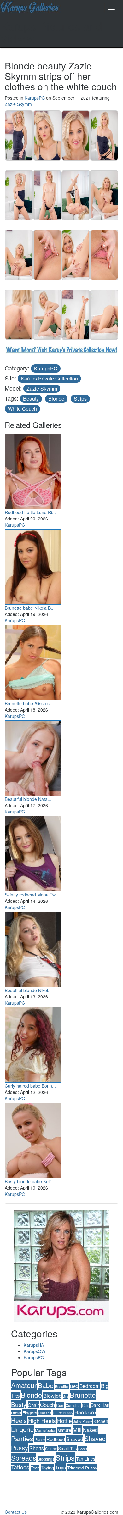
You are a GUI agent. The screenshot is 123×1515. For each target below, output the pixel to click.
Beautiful (62, 1386)
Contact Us (16, 1512)
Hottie (64, 1420)
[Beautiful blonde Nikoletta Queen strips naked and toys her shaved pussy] (33, 948)
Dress (16, 1412)
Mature (64, 1430)
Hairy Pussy (63, 1412)
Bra (65, 1396)
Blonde (56, 398)
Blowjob (52, 1395)
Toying (47, 1467)
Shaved (74, 1438)
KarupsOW (34, 1351)
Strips (80, 398)
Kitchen (100, 1421)
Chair (33, 1404)
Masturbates (45, 1430)
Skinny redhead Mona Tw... (32, 894)
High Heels (42, 1420)
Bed (74, 1386)
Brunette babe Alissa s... (29, 703)
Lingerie (22, 1429)
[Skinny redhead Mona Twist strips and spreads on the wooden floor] (33, 852)
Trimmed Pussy (82, 1467)
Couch (47, 1404)
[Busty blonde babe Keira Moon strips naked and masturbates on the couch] (33, 1139)
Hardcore (85, 1412)
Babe (46, 1385)
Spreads (23, 1457)
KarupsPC (35, 98)
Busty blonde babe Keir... (30, 1181)
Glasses (44, 1412)
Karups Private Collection (49, 378)
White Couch (22, 408)
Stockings (46, 1459)
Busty (18, 1404)
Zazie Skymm (18, 104)
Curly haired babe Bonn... (30, 1086)
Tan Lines (85, 1459)
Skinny (51, 1448)
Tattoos (20, 1467)
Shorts (36, 1448)
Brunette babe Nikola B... (30, 608)
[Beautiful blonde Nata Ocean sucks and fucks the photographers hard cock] (33, 756)
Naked (90, 1430)
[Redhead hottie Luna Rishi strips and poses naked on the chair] (33, 470)
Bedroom (89, 1385)
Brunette (83, 1395)
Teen (35, 1468)
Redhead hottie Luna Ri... (30, 512)
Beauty (31, 398)
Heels (19, 1420)
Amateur (24, 1385)
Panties (22, 1438)
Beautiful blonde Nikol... (28, 990)
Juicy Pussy (82, 1421)
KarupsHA (34, 1345)
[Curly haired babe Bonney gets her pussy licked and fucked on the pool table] (33, 1043)
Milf (77, 1429)
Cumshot (73, 1405)
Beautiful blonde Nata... (28, 799)
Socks (82, 1448)
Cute (85, 1405)
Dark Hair (100, 1405)
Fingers (29, 1412)
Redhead (55, 1439)
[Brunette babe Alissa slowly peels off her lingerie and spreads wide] (33, 661)
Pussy (39, 1439)
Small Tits (67, 1448)
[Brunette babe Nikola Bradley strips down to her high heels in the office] (33, 565)
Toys (60, 1467)
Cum (60, 1405)
